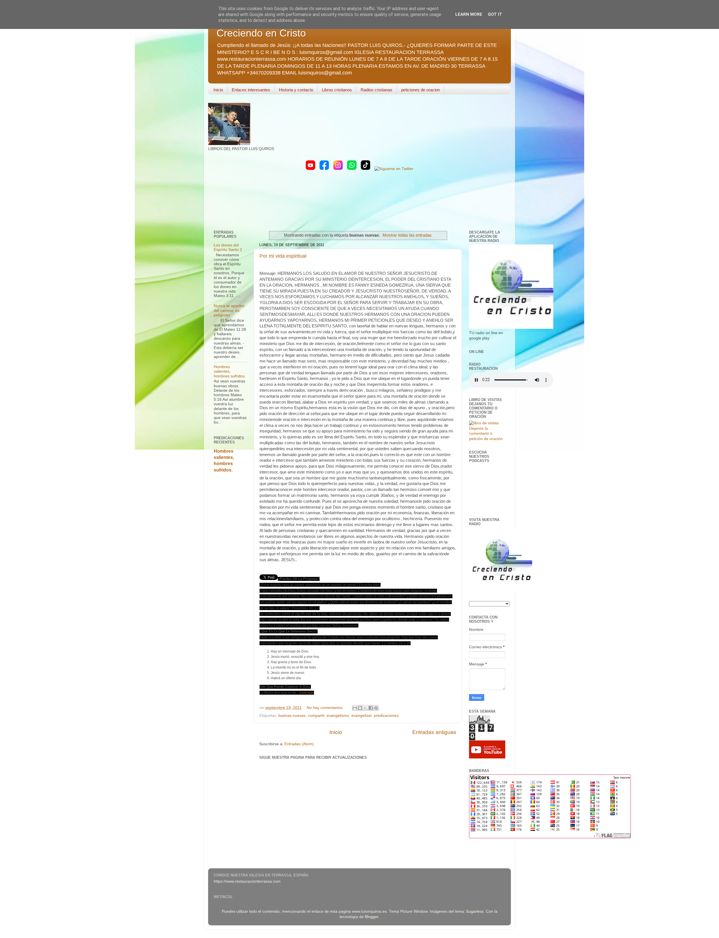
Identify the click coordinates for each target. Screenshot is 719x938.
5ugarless (475, 911)
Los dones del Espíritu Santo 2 (228, 247)
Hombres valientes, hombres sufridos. (230, 371)
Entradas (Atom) (299, 744)
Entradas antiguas (434, 732)
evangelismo (338, 715)
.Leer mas (306, 693)
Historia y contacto (296, 89)
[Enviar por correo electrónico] (355, 708)
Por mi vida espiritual (283, 256)
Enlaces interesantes (251, 89)
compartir (316, 715)
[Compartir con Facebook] (371, 708)
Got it (495, 14)
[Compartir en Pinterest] (376, 708)
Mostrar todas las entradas (407, 235)
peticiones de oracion (420, 89)
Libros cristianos (337, 89)
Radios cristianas (376, 89)
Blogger (371, 917)
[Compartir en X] (365, 708)
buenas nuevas (292, 715)
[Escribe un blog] (360, 708)
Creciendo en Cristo (261, 33)
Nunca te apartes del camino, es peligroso (229, 310)
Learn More (468, 14)
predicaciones (386, 715)
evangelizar (361, 715)
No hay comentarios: (326, 708)
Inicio (218, 89)
